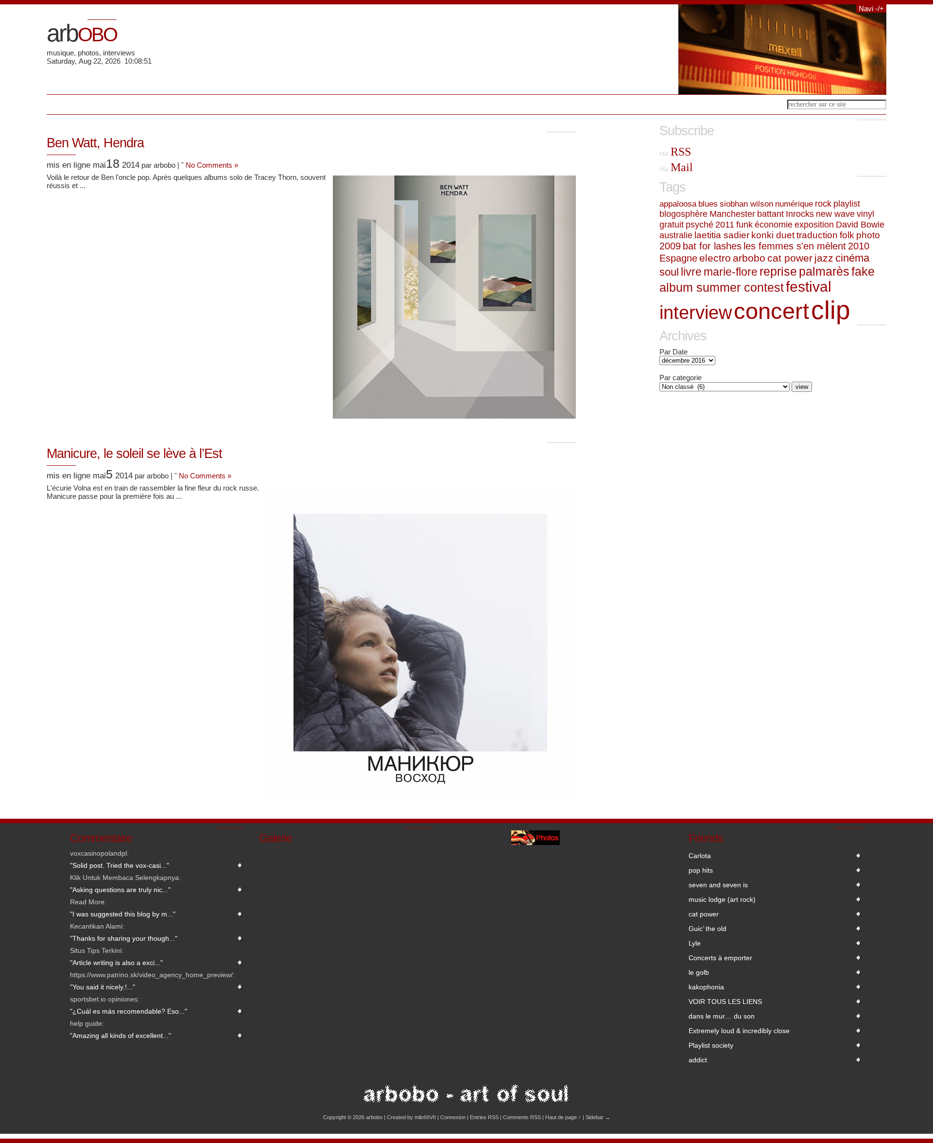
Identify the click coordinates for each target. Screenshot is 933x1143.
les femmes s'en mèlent (794, 246)
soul (669, 272)
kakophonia (706, 987)
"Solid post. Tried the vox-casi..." (119, 865)
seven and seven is (718, 885)
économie (774, 224)
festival (808, 287)
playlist (846, 204)
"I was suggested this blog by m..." (122, 914)
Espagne (678, 258)
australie (675, 235)
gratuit (671, 224)
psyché (699, 224)
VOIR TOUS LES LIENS (725, 1001)
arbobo (749, 258)
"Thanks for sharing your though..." (123, 938)
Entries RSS (484, 1117)
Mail (676, 167)
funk (744, 224)
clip (830, 310)
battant (770, 214)
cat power (789, 258)
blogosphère (683, 214)
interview (695, 312)
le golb (699, 972)
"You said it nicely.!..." (102, 987)
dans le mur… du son (722, 1016)
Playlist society (711, 1045)
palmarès (824, 271)
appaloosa (677, 204)
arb (82, 33)
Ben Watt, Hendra (95, 143)
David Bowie (860, 224)
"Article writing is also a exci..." (116, 963)
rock (823, 204)
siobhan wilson (746, 204)
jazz (823, 258)
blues (708, 204)
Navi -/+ (871, 8)
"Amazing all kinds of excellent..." (120, 1035)
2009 (670, 246)
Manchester (732, 214)
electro (715, 258)
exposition (814, 224)
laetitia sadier (721, 235)
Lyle (695, 943)
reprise (778, 271)
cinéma (852, 258)
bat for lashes (712, 246)
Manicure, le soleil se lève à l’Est (134, 453)
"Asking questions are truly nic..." (120, 890)
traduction (817, 235)
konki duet (773, 235)
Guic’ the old (707, 928)
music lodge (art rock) (722, 899)
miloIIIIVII (425, 1117)
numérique (794, 204)
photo (868, 235)
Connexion (453, 1117)
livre (691, 271)
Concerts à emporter (720, 958)
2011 (724, 224)
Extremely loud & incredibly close (739, 1031)
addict (698, 1060)
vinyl (865, 214)
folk (847, 235)
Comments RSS (522, 1117)
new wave (835, 214)
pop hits (701, 870)
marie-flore (731, 271)
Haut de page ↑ (563, 1117)
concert (771, 311)
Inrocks (800, 214)
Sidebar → (598, 1117)
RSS (675, 151)
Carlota (700, 856)
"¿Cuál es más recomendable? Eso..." (128, 1011)
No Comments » (212, 165)
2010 (858, 246)
